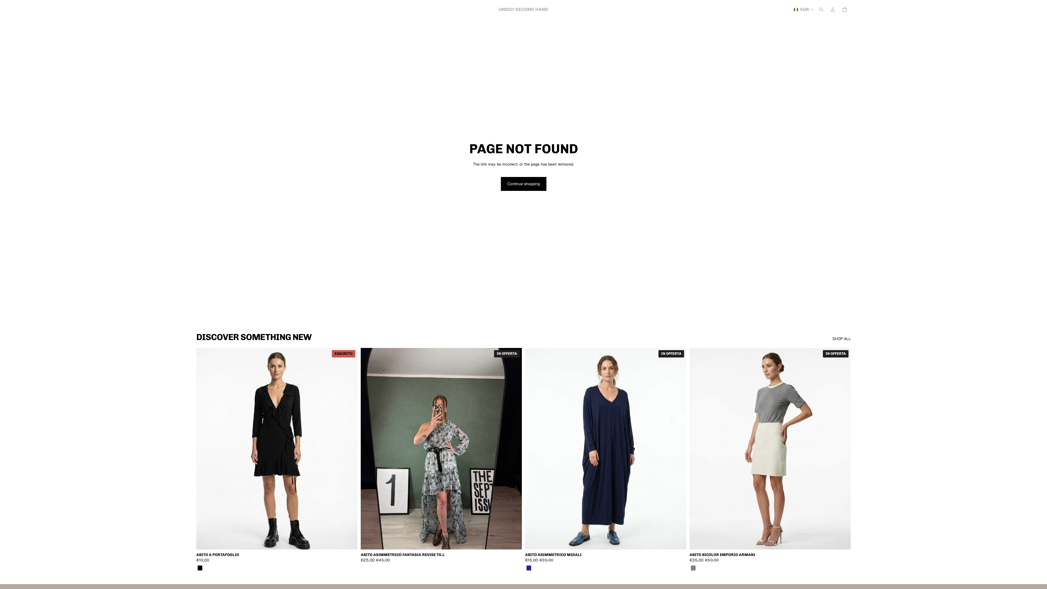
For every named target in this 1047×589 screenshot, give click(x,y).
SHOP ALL (841, 338)
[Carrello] (845, 10)
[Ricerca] (821, 10)
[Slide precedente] (369, 449)
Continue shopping (523, 183)
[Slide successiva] (514, 449)
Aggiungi (682, 541)
